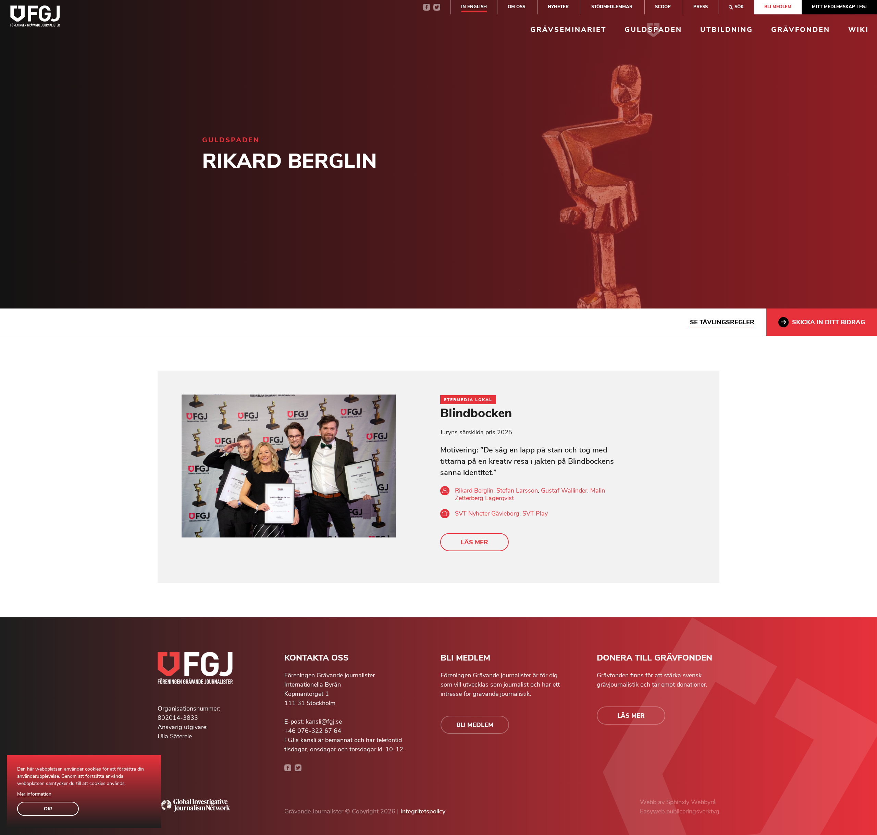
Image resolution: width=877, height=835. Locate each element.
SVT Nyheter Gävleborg (487, 513)
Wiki (858, 29)
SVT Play (535, 513)
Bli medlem (777, 7)
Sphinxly (678, 802)
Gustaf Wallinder (564, 490)
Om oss (516, 7)
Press (700, 7)
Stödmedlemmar (611, 7)
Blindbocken (476, 413)
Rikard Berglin (474, 490)
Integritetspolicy (422, 811)
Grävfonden (800, 29)
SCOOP (663, 7)
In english (474, 7)
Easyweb (653, 811)
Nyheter (558, 7)
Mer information (34, 794)
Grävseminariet (568, 29)
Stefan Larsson (517, 490)
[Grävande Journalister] (35, 17)
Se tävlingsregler (722, 322)
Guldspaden (653, 29)
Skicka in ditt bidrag (828, 322)
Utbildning (726, 29)
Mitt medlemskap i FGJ (839, 7)
